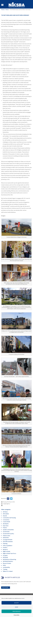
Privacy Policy (16, 615)
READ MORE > (5, 587)
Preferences (16, 611)
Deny (16, 607)
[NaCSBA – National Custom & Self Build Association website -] (17, 4)
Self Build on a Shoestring (9, 559)
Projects (5, 547)
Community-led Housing (9, 517)
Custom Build (6, 521)
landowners (6, 537)
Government (6, 531)
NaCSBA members (8, 541)
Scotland (5, 555)
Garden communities (8, 529)
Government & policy (8, 533)
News (7, 9)
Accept (16, 603)
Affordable (6, 513)
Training (5, 569)
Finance (5, 527)
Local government (7, 539)
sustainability (6, 567)
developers (6, 523)
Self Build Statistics (8, 561)
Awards (5, 515)
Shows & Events (7, 563)
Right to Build (6, 551)
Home (2, 9)
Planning (5, 543)
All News (5, 511)
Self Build (5, 557)
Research (5, 549)
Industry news (6, 535)
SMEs (4, 565)
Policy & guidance (7, 545)
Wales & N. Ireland (8, 571)
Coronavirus (6, 519)
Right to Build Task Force (9, 553)
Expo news (5, 525)
